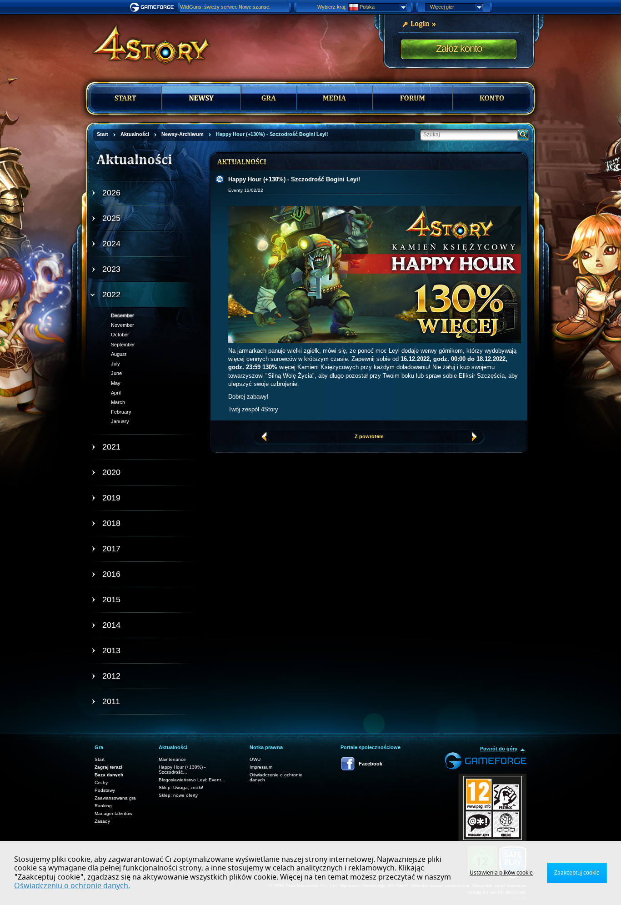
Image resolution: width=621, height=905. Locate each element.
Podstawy (105, 790)
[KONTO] (492, 98)
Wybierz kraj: (331, 7)
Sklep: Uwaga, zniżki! (181, 787)
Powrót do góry (498, 748)
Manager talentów (113, 813)
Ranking (103, 805)
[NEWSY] (201, 98)
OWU (255, 759)
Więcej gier (442, 7)
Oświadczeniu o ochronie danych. (72, 885)
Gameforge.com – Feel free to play (153, 7)
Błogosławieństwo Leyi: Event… (192, 779)
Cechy (101, 782)
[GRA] (269, 98)
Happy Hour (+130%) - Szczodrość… (182, 770)
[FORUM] (413, 98)
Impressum (261, 767)
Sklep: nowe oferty (178, 795)
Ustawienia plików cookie (501, 873)
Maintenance (172, 759)
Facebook (370, 763)
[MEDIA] (335, 98)
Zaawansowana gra (115, 797)
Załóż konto (459, 48)
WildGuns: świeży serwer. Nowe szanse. (225, 7)
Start (100, 759)
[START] (126, 98)
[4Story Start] (145, 41)
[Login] (419, 23)
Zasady (102, 821)
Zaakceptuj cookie (577, 873)
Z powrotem (369, 436)
